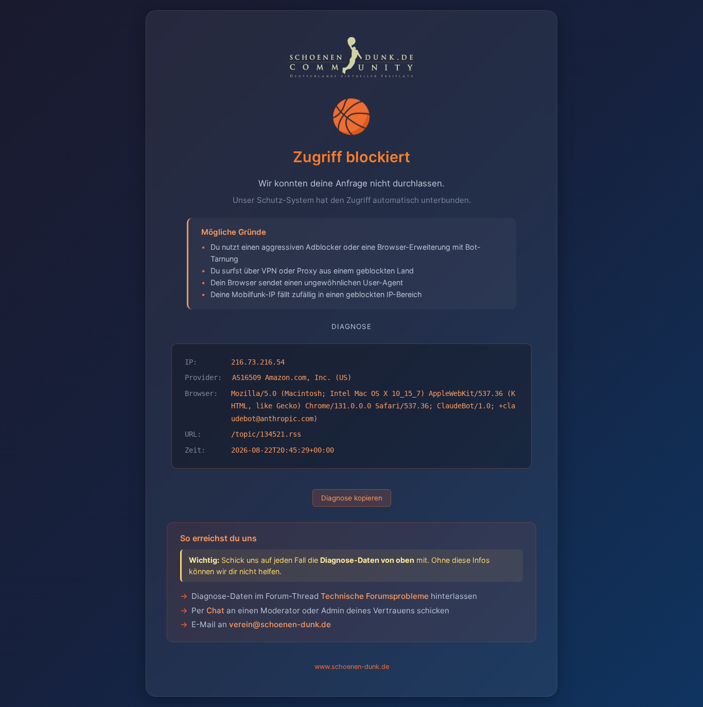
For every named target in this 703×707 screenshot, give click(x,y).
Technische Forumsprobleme (375, 596)
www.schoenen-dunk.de (351, 666)
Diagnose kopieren (351, 498)
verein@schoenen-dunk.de (280, 624)
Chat (215, 610)
